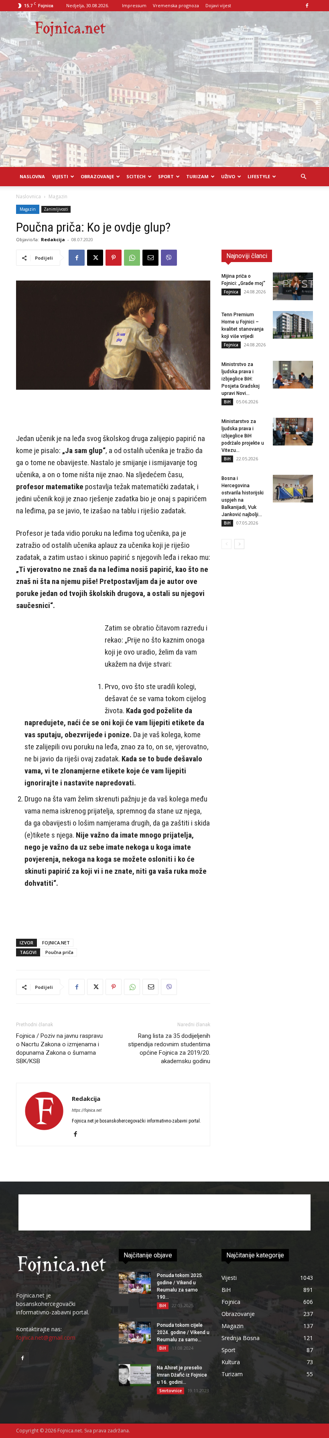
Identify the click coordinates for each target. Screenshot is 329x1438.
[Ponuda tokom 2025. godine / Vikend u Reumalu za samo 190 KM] (135, 1283)
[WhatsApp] (132, 258)
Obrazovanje (97, 176)
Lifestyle (259, 176)
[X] (95, 258)
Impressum (134, 5)
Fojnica (231, 292)
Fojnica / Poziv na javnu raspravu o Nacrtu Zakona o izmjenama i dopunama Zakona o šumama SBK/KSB (59, 1048)
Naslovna (32, 176)
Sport (166, 176)
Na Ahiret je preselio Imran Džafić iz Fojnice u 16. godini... (182, 1375)
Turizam (197, 176)
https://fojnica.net (87, 1110)
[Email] (150, 258)
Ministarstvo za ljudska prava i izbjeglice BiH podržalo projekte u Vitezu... (242, 436)
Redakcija (53, 239)
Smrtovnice (170, 1390)
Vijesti (60, 176)
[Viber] (169, 258)
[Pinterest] (114, 258)
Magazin (28, 209)
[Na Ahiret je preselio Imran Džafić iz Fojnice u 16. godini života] (135, 1375)
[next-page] (239, 544)
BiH (227, 402)
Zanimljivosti (56, 209)
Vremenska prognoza (176, 5)
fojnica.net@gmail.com (45, 1337)
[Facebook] (307, 5)
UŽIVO (228, 176)
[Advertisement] (164, 107)
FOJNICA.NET (56, 943)
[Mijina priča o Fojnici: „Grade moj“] (293, 286)
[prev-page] (226, 544)
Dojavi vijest (218, 5)
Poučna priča (59, 952)
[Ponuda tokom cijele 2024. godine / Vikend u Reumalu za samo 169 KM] (135, 1333)
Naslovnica (28, 196)
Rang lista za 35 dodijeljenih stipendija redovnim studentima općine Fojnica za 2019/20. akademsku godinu (169, 1048)
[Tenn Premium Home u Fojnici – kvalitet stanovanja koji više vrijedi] (293, 325)
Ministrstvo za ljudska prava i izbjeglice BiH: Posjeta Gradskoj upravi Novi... (240, 379)
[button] (303, 177)
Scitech (136, 176)
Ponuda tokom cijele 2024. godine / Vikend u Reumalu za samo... (183, 1332)
